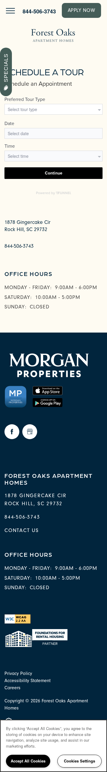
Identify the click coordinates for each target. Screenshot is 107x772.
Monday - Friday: (28, 287)
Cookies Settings (79, 761)
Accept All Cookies (28, 761)
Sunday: (15, 307)
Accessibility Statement (27, 680)
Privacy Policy (18, 673)
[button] (81, 10)
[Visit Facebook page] (11, 431)
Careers (12, 687)
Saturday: (18, 297)
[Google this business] (29, 431)
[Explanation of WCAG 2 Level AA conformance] (17, 619)
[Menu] (10, 10)
